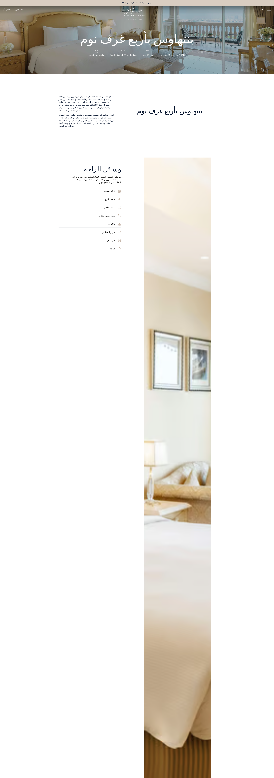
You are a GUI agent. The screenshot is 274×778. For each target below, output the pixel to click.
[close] (122, 2)
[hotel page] (134, 9)
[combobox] (260, 9)
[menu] (269, 9)
